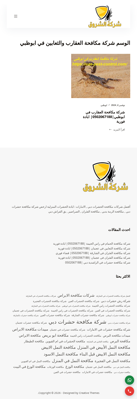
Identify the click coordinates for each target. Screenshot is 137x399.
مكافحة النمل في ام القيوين (35, 361)
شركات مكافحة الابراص (76, 295)
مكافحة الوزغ (74, 366)
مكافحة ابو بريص (55, 335)
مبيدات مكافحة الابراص (30, 329)
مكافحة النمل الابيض (58, 347)
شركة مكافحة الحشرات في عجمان (30, 310)
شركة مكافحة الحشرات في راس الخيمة (72, 310)
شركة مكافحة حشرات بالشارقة (26, 315)
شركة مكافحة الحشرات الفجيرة (50, 301)
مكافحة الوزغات (55, 367)
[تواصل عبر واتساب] (129, 380)
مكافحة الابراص (30, 335)
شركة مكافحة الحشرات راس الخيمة (111, 305)
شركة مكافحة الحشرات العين (83, 301)
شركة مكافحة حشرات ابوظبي (118, 315)
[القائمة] (15, 16)
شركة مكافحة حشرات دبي (77, 321)
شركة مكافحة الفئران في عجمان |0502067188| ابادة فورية (94, 258)
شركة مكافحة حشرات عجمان (31, 322)
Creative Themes (89, 393)
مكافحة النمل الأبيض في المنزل (103, 347)
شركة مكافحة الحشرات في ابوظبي (76, 306)
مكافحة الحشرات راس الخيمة (85, 335)
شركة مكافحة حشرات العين (55, 315)
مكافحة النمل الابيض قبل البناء (105, 354)
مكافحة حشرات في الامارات (97, 372)
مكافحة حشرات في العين (67, 372)
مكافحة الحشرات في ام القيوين (65, 341)
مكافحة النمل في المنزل (72, 360)
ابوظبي (104, 105)
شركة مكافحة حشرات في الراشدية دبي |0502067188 (97, 262)
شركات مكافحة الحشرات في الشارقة (41, 296)
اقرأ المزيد (117, 130)
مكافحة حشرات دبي (122, 372)
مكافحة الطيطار (34, 341)
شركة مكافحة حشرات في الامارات (108, 329)
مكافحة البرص (120, 341)
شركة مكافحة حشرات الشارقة (88, 315)
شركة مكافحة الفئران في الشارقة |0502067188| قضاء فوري (93, 253)
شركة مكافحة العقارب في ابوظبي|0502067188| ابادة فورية (104, 117)
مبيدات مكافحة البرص (116, 335)
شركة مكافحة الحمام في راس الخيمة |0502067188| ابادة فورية (91, 243)
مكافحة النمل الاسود (61, 354)
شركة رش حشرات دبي (115, 301)
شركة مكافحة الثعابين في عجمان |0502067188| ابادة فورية (94, 248)
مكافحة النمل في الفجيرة (112, 361)
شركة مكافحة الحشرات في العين (112, 310)
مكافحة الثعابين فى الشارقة (97, 341)
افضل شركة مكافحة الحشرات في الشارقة (113, 296)
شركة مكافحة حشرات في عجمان (67, 329)
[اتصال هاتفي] (129, 391)
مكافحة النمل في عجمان (98, 367)
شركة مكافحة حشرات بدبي (119, 323)
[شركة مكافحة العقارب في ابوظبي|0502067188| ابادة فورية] (100, 76)
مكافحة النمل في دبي (121, 367)
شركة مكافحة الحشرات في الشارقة (45, 306)
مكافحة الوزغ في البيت (29, 366)
